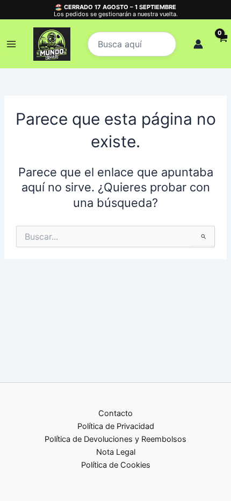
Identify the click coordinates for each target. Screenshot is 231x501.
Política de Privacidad (115, 426)
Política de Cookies (115, 465)
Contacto (115, 413)
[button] (132, 44)
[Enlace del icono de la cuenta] (198, 44)
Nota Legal (115, 452)
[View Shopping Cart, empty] (222, 44)
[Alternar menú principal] (11, 44)
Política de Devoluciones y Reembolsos (115, 439)
